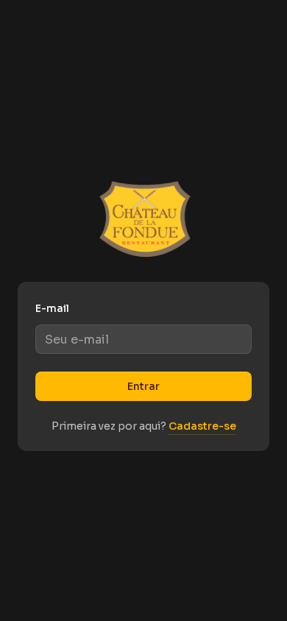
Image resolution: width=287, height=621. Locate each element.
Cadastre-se (202, 426)
